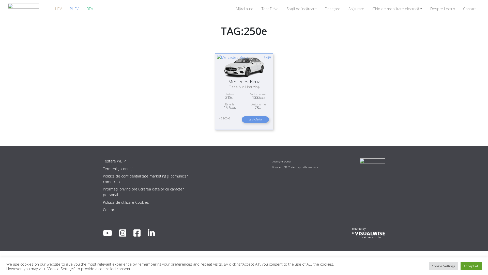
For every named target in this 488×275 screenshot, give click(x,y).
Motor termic (258, 94)
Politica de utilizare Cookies (126, 202)
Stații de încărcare (302, 8)
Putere (230, 94)
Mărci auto (244, 8)
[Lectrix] (23, 9)
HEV (58, 8)
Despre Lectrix (442, 8)
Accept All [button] (471, 266)
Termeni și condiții (118, 168)
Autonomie (258, 104)
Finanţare (332, 8)
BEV (90, 8)
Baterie (229, 104)
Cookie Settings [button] (443, 266)
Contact (469, 8)
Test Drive (270, 8)
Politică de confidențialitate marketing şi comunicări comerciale (146, 179)
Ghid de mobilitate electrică (395, 8)
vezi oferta (255, 119)
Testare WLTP (114, 161)
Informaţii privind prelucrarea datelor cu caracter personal (143, 192)
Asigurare (356, 8)
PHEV (74, 8)
